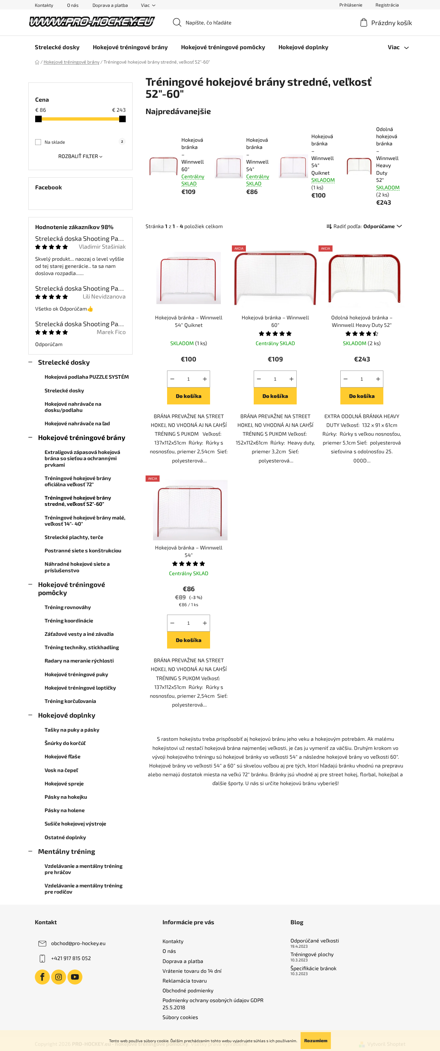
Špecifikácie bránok (313, 968)
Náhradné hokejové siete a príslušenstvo (77, 567)
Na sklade (84, 142)
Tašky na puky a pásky (72, 729)
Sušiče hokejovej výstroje (75, 823)
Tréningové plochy (312, 954)
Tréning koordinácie (69, 620)
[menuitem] (57, 47)
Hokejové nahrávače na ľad (77, 423)
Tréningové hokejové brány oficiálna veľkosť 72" (78, 481)
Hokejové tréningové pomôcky (71, 588)
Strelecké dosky (64, 362)
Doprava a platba (110, 5)
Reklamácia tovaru (185, 980)
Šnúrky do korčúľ (65, 743)
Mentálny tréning (66, 851)
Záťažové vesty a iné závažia (79, 634)
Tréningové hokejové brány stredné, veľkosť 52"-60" (78, 500)
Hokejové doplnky (66, 715)
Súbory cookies (180, 1017)
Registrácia (387, 4)
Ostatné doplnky (65, 837)
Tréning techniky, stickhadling (82, 647)
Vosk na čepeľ (61, 770)
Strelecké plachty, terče (74, 537)
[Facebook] (42, 977)
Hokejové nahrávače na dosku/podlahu (73, 407)
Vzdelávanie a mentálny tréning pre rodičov (83, 888)
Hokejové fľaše (62, 756)
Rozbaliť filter (78, 156)
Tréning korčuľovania (70, 701)
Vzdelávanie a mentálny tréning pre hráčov (83, 869)
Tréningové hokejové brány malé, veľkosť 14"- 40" (85, 520)
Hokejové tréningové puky (76, 674)
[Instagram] (58, 977)
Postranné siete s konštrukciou (83, 550)
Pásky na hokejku (66, 797)
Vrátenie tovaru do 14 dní (192, 971)
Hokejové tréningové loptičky (80, 687)
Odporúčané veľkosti (315, 940)
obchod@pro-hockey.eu (78, 943)
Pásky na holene (65, 810)
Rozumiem (315, 1040)
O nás (72, 5)
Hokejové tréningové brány (81, 437)
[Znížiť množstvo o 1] (172, 379)
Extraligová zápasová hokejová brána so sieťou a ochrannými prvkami (82, 458)
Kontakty (44, 5)
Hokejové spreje (64, 783)
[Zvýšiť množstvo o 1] (205, 379)
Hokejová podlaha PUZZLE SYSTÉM (87, 376)
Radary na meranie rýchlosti (79, 660)
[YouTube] (74, 977)
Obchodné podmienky (188, 990)
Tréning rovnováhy (68, 607)
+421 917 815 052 (71, 958)
